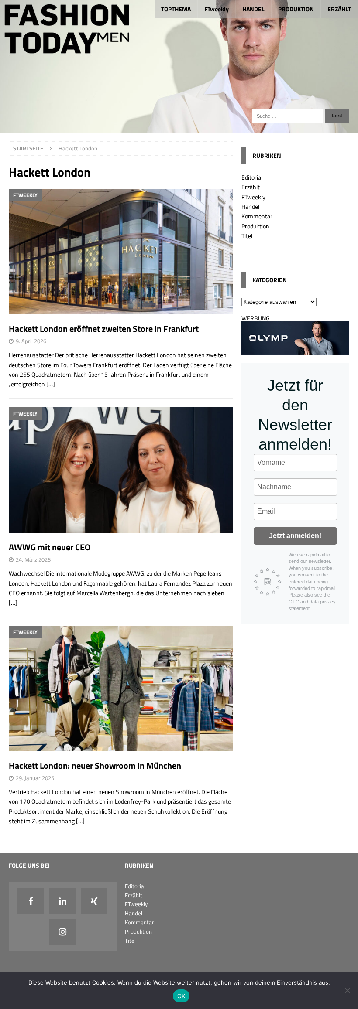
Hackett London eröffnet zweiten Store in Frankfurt (104, 328)
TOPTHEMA (176, 9)
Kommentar (256, 216)
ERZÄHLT (339, 9)
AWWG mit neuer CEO (49, 547)
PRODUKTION (296, 9)
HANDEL (253, 9)
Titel (246, 235)
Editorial (251, 177)
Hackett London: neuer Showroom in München (95, 765)
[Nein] (347, 990)
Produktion (255, 226)
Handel (250, 206)
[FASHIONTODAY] (179, 127)
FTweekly (216, 9)
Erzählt (250, 186)
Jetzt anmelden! (295, 535)
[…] (50, 384)
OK (181, 995)
